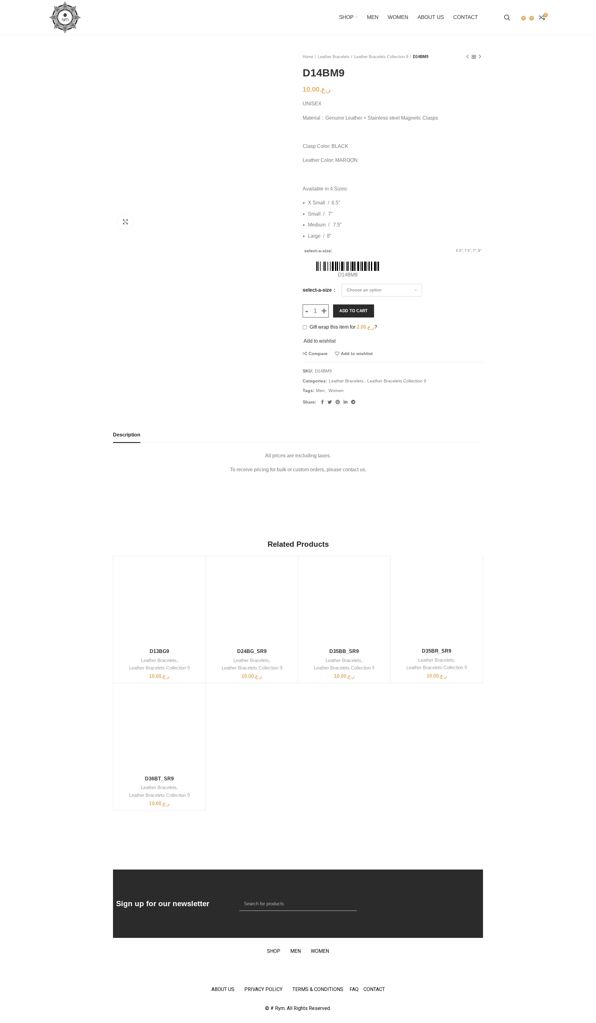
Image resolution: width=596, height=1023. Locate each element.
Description (126, 434)
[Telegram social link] (353, 402)
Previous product (467, 57)
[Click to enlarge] (125, 222)
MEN (295, 951)
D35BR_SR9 (436, 651)
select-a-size (318, 290)
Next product (480, 57)
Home (308, 56)
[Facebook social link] (322, 402)
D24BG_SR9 (252, 651)
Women (336, 390)
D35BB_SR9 (344, 651)
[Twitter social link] (330, 402)
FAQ (356, 989)
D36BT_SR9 (159, 778)
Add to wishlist (357, 353)
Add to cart (353, 310)
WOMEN (320, 951)
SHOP (273, 951)
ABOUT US (222, 989)
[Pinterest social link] (338, 402)
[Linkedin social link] (345, 402)
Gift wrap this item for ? (342, 327)
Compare (318, 353)
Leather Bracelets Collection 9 (381, 56)
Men (320, 390)
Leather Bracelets (334, 56)
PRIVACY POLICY (263, 989)
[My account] (516, 17)
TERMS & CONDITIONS (317, 989)
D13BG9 (159, 651)
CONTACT (374, 989)
